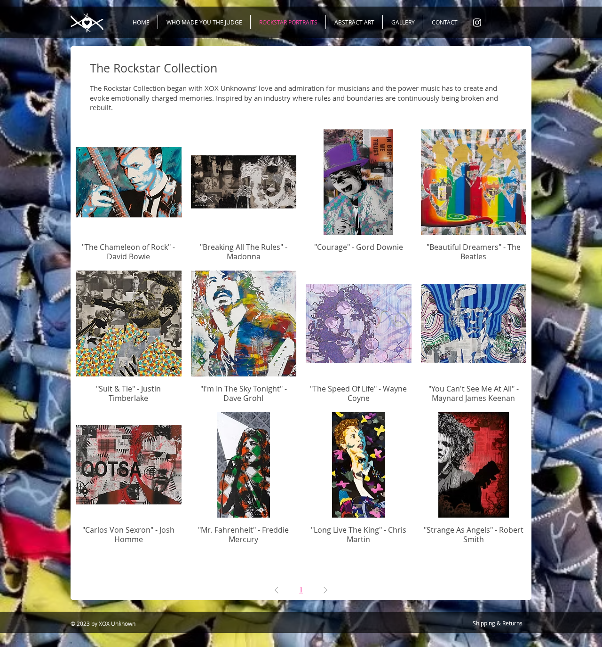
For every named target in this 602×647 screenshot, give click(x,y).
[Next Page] (325, 590)
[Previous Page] (276, 590)
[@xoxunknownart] (477, 22)
